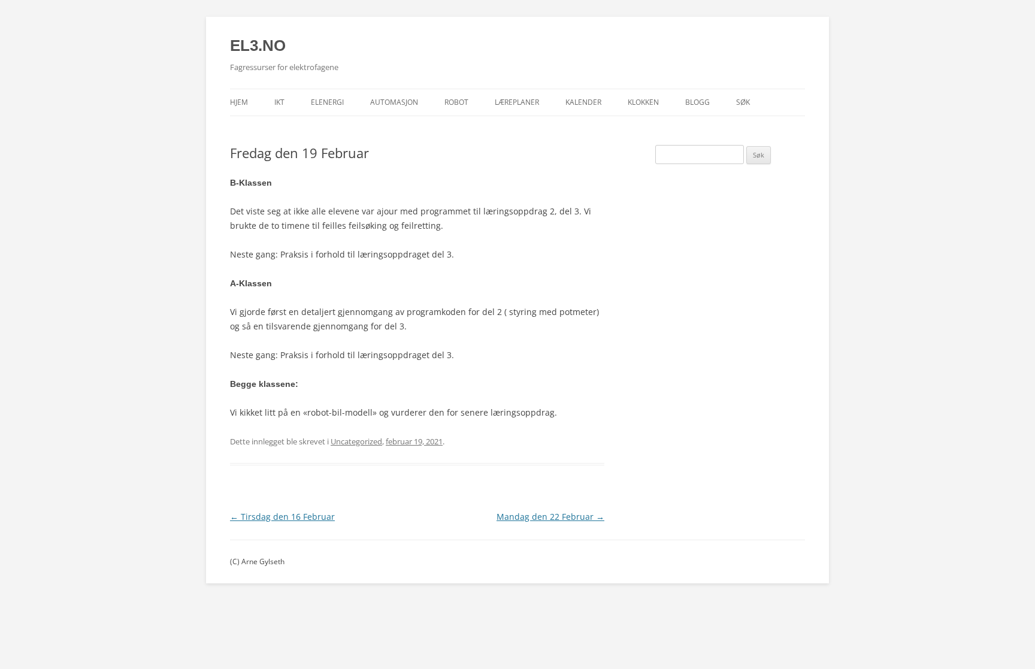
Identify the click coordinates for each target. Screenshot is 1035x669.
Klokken (643, 102)
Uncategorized (356, 441)
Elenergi (327, 102)
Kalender (583, 102)
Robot (456, 102)
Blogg (697, 102)
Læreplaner (517, 102)
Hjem (239, 102)
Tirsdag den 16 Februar (282, 516)
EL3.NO (258, 46)
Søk (743, 102)
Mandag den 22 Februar (550, 516)
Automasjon (394, 102)
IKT (279, 102)
